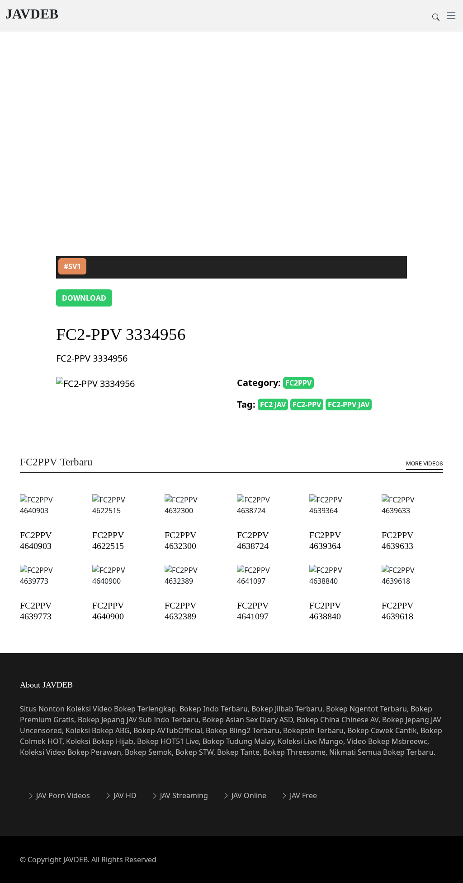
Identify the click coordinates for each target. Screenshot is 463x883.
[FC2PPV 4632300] (195, 511)
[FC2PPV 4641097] (267, 581)
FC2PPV (298, 383)
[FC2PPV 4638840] (340, 581)
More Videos (424, 463)
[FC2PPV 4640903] (50, 511)
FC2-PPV (307, 404)
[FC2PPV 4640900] (123, 581)
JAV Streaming (183, 795)
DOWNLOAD (84, 298)
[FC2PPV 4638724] (267, 511)
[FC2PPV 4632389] (195, 581)
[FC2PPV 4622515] (123, 511)
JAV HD (124, 795)
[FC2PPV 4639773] (50, 581)
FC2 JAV (273, 404)
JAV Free (302, 795)
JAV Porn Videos (62, 795)
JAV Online (248, 795)
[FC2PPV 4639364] (340, 511)
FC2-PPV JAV (348, 404)
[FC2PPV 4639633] (412, 511)
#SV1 (72, 266)
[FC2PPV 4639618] (412, 581)
